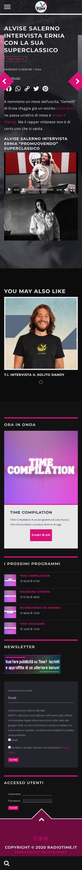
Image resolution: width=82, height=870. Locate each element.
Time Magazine (32, 623)
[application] (41, 173)
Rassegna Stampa (35, 591)
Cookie (61, 852)
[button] (41, 173)
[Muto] (66, 190)
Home (19, 852)
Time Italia (15, 59)
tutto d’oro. (66, 108)
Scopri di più (41, 333)
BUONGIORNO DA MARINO (40, 607)
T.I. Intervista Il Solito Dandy (34, 375)
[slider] (38, 190)
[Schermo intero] (73, 190)
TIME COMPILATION (35, 575)
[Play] (9, 190)
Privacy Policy (39, 852)
